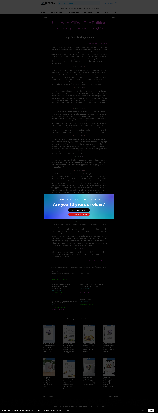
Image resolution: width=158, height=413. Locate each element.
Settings (143, 410)
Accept (151, 410)
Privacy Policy (65, 410)
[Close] (156, 410)
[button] (79, 210)
